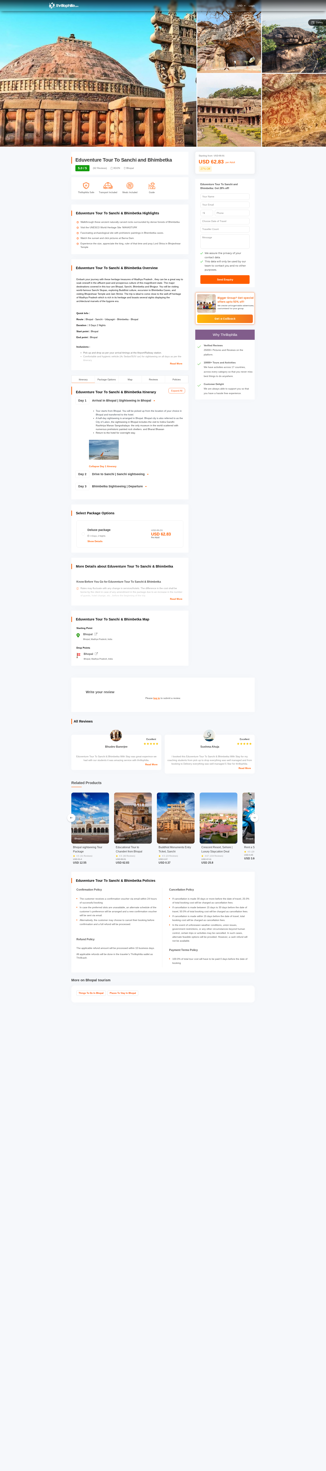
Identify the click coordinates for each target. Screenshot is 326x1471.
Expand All (176, 390)
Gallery (319, 22)
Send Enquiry (225, 279)
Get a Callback (225, 318)
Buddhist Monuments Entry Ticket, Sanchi (175, 849)
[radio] (130, 534)
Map (130, 379)
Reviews (153, 379)
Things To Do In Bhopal (91, 993)
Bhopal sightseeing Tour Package (87, 849)
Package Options (106, 379)
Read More (176, 363)
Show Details (95, 541)
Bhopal (88, 634)
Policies (177, 379)
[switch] (129, 402)
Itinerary (83, 379)
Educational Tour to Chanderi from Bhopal (129, 849)
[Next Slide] (254, 818)
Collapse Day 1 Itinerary (102, 466)
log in (156, 698)
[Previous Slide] (71, 818)
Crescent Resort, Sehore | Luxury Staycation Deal (216, 849)
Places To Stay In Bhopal (123, 993)
